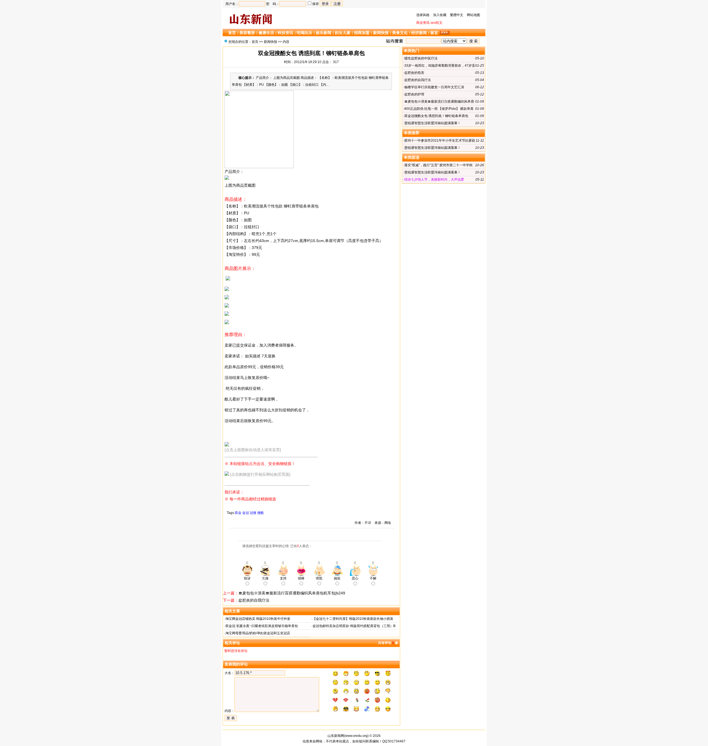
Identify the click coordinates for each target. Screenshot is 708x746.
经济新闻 (419, 32)
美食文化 (400, 32)
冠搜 (253, 513)
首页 (232, 32)
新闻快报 (381, 32)
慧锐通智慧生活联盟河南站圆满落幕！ (432, 123)
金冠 (245, 513)
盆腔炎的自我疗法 (253, 600)
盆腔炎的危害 (414, 73)
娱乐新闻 (323, 32)
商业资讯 (423, 23)
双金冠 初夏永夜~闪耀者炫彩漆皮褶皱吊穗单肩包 (261, 626)
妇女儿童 (342, 32)
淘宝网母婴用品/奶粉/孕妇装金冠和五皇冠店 (257, 633)
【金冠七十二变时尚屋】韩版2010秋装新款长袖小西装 (353, 619)
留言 (434, 32)
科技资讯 (285, 32)
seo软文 (436, 23)
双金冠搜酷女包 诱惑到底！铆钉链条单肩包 (436, 116)
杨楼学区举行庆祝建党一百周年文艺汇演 (434, 87)
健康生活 (266, 32)
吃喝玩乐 (304, 32)
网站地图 (473, 15)
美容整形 (247, 32)
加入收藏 (439, 15)
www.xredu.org (356, 736)
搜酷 (260, 513)
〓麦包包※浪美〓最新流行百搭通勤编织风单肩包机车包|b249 (291, 593)
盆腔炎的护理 (414, 94)
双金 (238, 513)
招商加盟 (361, 32)
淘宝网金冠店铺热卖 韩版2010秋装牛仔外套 (257, 619)
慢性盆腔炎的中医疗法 (421, 58)
